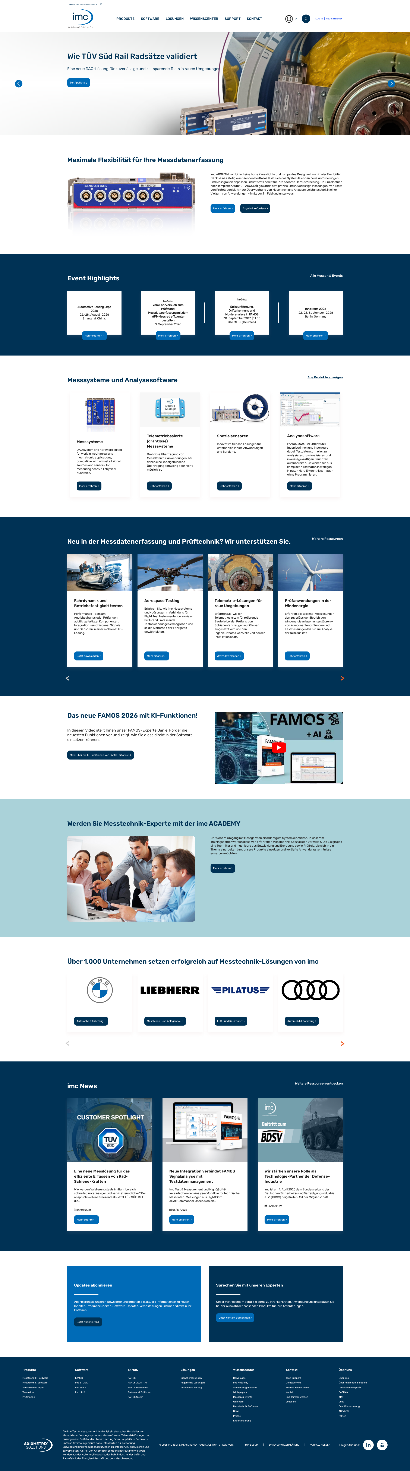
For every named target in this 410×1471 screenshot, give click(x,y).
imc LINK (80, 1392)
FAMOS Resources (138, 1387)
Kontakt (254, 19)
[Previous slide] (18, 83)
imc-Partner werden (297, 1397)
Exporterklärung (242, 1420)
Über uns (345, 1369)
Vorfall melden (320, 1444)
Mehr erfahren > (223, 208)
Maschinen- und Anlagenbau (165, 1021)
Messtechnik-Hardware (35, 1378)
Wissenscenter (204, 19)
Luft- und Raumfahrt (231, 1021)
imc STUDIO (81, 1382)
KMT (341, 1397)
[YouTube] (382, 1445)
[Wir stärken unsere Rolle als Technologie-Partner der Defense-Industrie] (300, 1130)
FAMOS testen (135, 1397)
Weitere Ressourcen (327, 539)
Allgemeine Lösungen (193, 1382)
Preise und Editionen (139, 1392)
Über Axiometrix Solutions (353, 1382)
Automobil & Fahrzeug (91, 1021)
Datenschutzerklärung (284, 1444)
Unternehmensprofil (350, 1387)
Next (342, 678)
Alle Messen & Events (326, 276)
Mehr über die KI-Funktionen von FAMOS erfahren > (100, 755)
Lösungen (175, 19)
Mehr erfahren (78, 82)
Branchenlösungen (191, 1378)
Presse (237, 1416)
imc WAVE (80, 1387)
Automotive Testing (191, 1387)
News (236, 1411)
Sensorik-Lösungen (33, 1387)
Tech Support (293, 1378)
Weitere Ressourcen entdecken (319, 1083)
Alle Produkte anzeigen (325, 377)
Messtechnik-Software (34, 1382)
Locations (291, 1401)
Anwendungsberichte (245, 1387)
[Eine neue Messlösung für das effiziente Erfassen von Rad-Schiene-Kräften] (109, 1130)
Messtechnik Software (245, 1406)
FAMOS (79, 1378)
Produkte (125, 19)
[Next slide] (391, 83)
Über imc (344, 1378)
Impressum (251, 1444)
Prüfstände (28, 1397)
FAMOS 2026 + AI (137, 1382)
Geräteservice (293, 1382)
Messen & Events (242, 1397)
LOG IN (319, 18)
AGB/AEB (343, 1411)
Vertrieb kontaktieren (297, 1387)
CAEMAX (343, 1392)
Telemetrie (28, 1392)
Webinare (238, 1401)
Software (81, 1369)
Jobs (341, 1401)
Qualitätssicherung (349, 1406)
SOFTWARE (150, 19)
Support (233, 19)
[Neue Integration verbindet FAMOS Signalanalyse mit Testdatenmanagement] (205, 1130)
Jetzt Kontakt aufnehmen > (235, 1317)
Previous (67, 678)
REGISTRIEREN (334, 18)
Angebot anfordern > (255, 208)
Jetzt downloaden (89, 655)
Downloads (239, 1378)
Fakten (342, 1416)
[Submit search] (306, 19)
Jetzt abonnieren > (88, 1321)
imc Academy (240, 1382)
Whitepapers (240, 1392)
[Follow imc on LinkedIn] (368, 1445)
